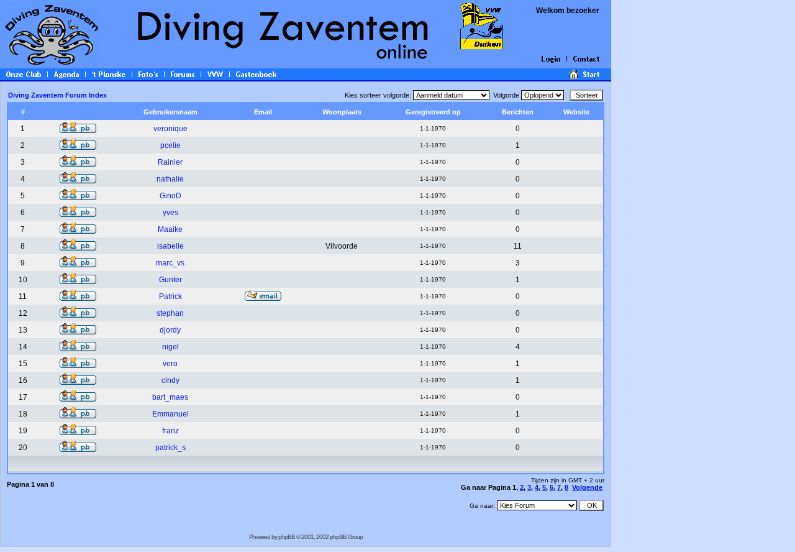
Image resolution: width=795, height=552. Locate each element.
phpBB (286, 536)
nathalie (170, 179)
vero (170, 363)
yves (170, 212)
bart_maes (170, 397)
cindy (170, 380)
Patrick (170, 296)
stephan (170, 313)
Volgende (587, 487)
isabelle (170, 246)
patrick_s (170, 447)
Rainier (170, 162)
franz (170, 430)
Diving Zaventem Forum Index (57, 95)
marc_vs (170, 263)
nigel (170, 347)
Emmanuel (170, 414)
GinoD (170, 195)
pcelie (170, 145)
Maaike (170, 229)
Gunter (170, 279)
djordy (170, 330)
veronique (170, 128)
